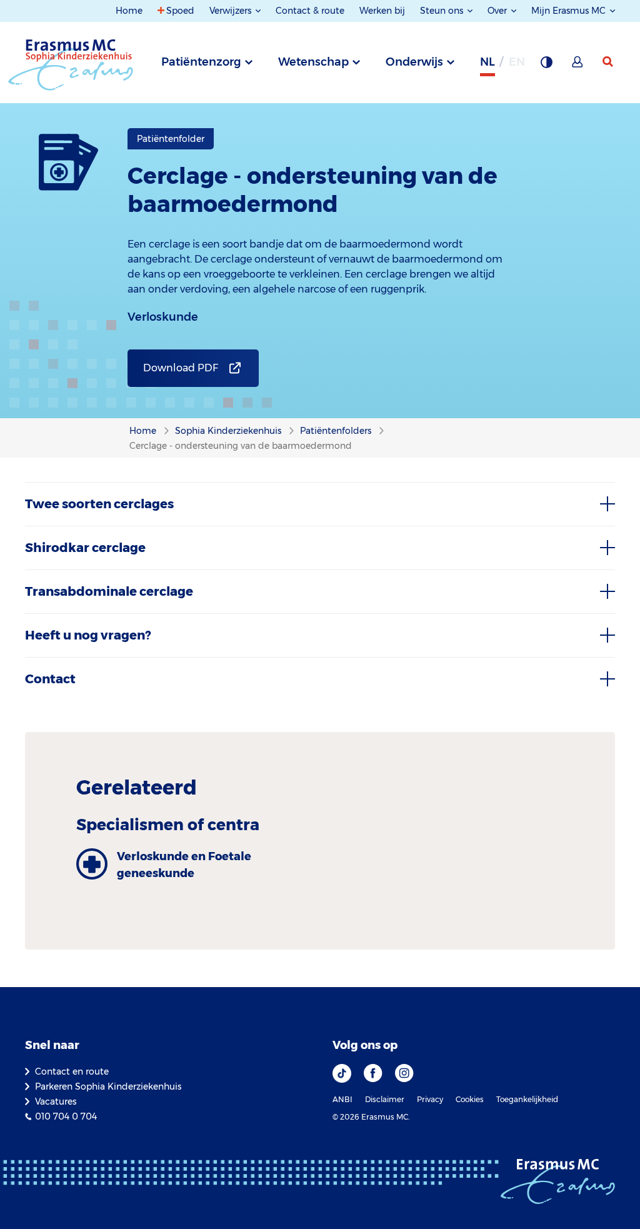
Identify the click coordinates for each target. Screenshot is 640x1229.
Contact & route (310, 10)
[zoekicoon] (608, 61)
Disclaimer (384, 1099)
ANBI (342, 1099)
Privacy (430, 1099)
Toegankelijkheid (527, 1099)
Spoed (180, 10)
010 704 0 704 (66, 1116)
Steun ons (443, 10)
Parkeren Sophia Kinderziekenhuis (108, 1086)
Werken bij (382, 10)
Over (498, 10)
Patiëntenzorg (201, 62)
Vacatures (55, 1101)
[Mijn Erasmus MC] (578, 65)
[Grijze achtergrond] (546, 65)
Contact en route (72, 1071)
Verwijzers (231, 10)
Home (129, 10)
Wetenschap (313, 62)
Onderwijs (414, 62)
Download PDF (180, 368)
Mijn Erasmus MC (569, 10)
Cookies (470, 1099)
